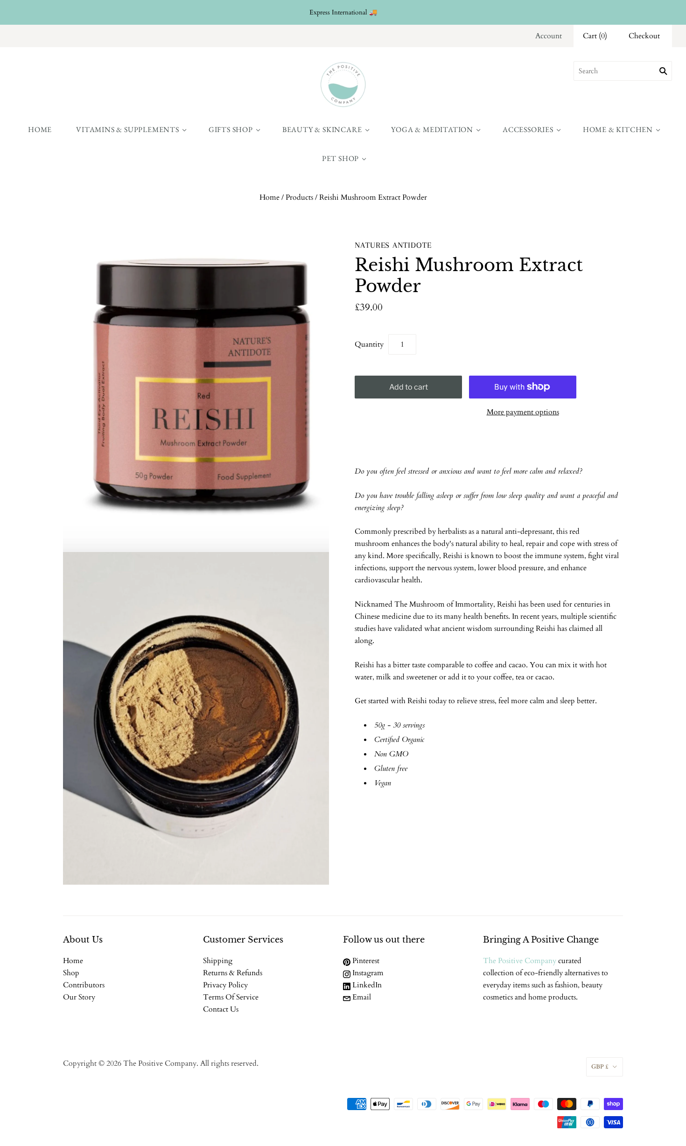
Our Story (79, 997)
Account (548, 36)
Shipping (217, 961)
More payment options (523, 412)
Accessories (528, 129)
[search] (623, 71)
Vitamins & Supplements (127, 129)
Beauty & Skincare (322, 129)
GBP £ (600, 1066)
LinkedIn (366, 985)
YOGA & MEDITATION (432, 129)
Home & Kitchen (618, 129)
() (595, 36)
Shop (71, 973)
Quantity (369, 344)
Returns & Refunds (232, 973)
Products (299, 197)
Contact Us (220, 1009)
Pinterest (364, 961)
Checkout (644, 36)
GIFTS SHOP (231, 129)
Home (40, 129)
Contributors (84, 985)
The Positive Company (519, 961)
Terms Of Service (231, 997)
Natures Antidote (393, 245)
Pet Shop (340, 158)
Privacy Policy (225, 985)
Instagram (367, 973)
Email (360, 997)
